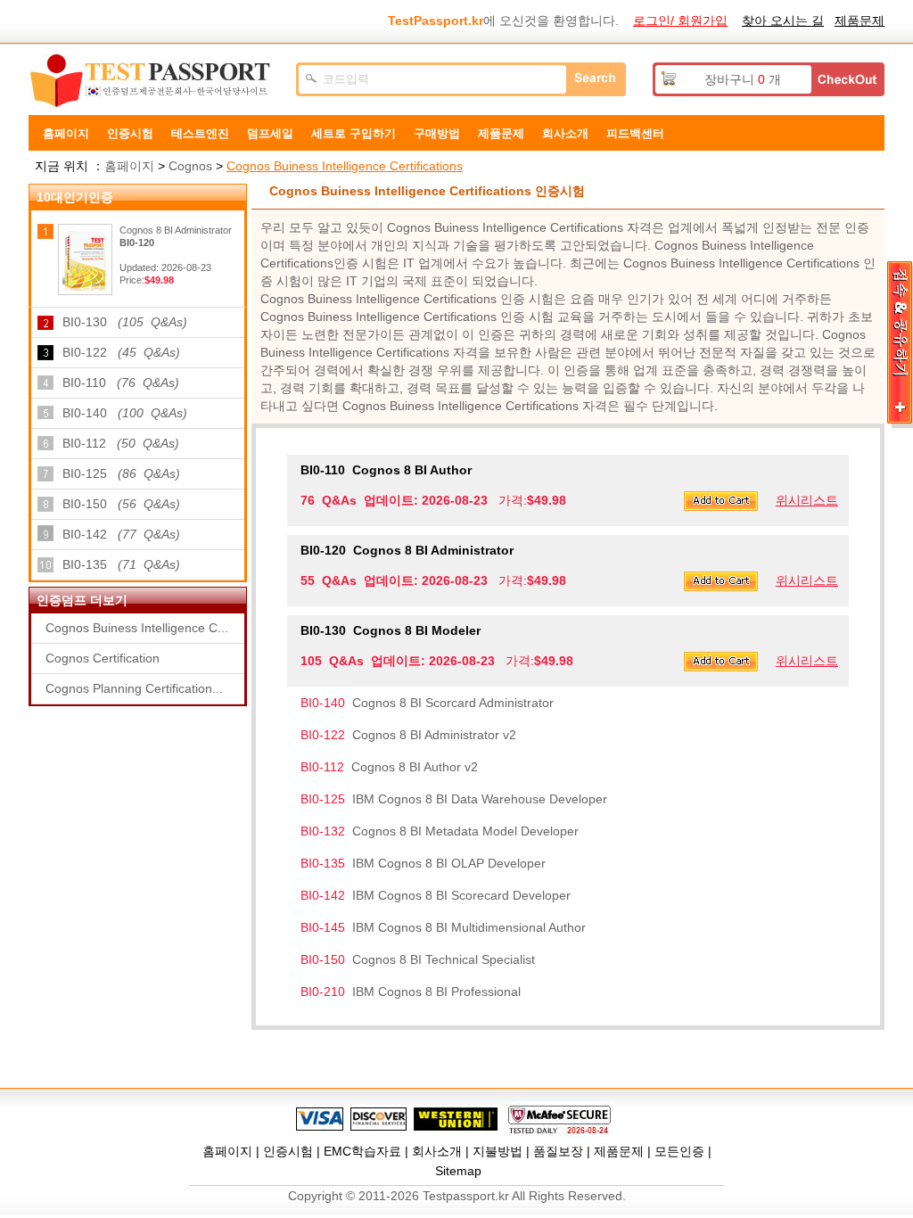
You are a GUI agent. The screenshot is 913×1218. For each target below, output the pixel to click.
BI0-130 (124, 322)
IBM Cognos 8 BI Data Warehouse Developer (453, 799)
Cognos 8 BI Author (386, 470)
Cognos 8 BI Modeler (390, 630)
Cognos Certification (102, 658)
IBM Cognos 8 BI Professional (410, 991)
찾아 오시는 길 (783, 20)
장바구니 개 (742, 79)
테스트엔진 (200, 133)
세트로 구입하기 (353, 133)
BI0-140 (124, 413)
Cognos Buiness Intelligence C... (136, 628)
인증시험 (130, 133)
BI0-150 (121, 504)
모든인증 (679, 1151)
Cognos (190, 166)
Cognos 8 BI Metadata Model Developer (439, 831)
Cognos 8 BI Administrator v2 (408, 735)
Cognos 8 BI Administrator (407, 550)
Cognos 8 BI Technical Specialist (417, 959)
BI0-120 (136, 242)
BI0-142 (121, 534)
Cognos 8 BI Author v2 (389, 767)
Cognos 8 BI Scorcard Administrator (427, 702)
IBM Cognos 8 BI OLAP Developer (423, 863)
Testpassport (153, 81)
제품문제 (859, 20)
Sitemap (458, 1171)
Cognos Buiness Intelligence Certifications (344, 166)
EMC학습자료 (362, 1151)
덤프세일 (270, 133)
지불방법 (497, 1151)
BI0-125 (121, 473)
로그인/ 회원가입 (680, 20)
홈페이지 (66, 133)
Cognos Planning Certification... (134, 688)
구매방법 (437, 133)
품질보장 (558, 1151)
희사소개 (565, 133)
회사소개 (437, 1151)
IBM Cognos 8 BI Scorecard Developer (435, 895)
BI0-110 (120, 382)
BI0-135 (121, 564)
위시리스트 (807, 500)
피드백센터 (635, 133)
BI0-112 (120, 443)
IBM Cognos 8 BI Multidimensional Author (443, 927)
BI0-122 (121, 352)
